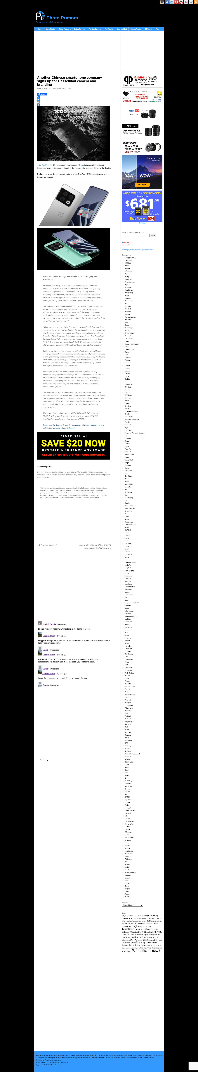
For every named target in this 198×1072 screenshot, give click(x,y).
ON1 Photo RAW (147, 932)
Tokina (127, 818)
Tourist (127, 829)
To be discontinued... (139, 944)
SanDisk (128, 751)
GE (126, 435)
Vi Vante (128, 840)
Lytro (127, 573)
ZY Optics (128, 896)
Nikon (127, 630)
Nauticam (128, 621)
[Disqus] (74, 653)
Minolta (128, 605)
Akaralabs (128, 279)
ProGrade (128, 716)
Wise (126, 861)
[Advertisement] (74, 54)
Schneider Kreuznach (132, 754)
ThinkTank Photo (131, 810)
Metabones (129, 594)
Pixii (126, 692)
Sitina (127, 775)
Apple (127, 295)
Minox (127, 608)
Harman (127, 457)
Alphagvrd (129, 287)
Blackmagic (129, 327)
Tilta (126, 816)
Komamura (129, 522)
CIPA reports (152, 918)
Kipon (127, 514)
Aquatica (128, 298)
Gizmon (128, 441)
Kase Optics (129, 505)
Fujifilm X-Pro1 (152, 923)
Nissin (127, 635)
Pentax (127, 678)
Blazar (127, 330)
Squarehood (129, 799)
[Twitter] (74, 99)
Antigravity (129, 292)
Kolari (127, 519)
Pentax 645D (126, 935)
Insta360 (128, 487)
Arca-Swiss (129, 300)
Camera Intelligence (132, 344)
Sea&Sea (128, 756)
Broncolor (128, 336)
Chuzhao (128, 363)
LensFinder (50, 29)
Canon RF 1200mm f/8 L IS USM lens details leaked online (94, 546)
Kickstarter (127, 928)
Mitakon (128, 613)
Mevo (127, 600)
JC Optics (128, 492)
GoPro (127, 446)
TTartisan (128, 832)
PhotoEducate (130, 686)
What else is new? (58, 474)
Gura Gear (128, 449)
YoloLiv (128, 875)
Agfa (126, 274)
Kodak (127, 516)
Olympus (128, 651)
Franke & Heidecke (132, 419)
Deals (127, 376)
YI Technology (130, 872)
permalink (80, 474)
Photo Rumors (62, 17)
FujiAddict (109, 29)
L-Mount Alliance (150, 928)
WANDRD (128, 853)
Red (126, 727)
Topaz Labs (129, 824)
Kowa (127, 527)
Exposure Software (131, 411)
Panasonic (128, 670)
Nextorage (128, 627)
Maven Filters (130, 586)
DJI (126, 381)
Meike (127, 592)
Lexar (127, 557)
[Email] (74, 102)
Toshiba (128, 826)
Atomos (127, 314)
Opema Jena (129, 659)
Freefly (127, 422)
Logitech (128, 567)
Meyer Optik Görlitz (132, 603)
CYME (127, 373)
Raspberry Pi (129, 721)
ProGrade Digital (131, 718)
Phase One (128, 683)
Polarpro (128, 702)
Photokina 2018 (152, 940)
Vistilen (128, 845)
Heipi (127, 462)
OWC (126, 665)
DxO (126, 392)
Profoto (127, 713)
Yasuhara (128, 870)
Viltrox (127, 843)
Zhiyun (127, 888)
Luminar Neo (136, 932)
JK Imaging (129, 497)
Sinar (126, 770)
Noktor (127, 640)
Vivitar (127, 848)
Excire (127, 408)
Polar (126, 697)
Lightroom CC (127, 932)
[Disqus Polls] (74, 586)
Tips (157, 29)
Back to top (44, 759)
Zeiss (126, 880)
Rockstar (128, 732)
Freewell (128, 425)
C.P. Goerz (128, 338)
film (160, 921)
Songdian (128, 786)
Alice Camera (130, 282)
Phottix (127, 689)
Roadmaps (141, 942)
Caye (126, 354)
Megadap (128, 589)
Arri (126, 303)
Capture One (129, 349)
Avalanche (128, 319)
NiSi (126, 632)
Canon (127, 346)
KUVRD (128, 530)
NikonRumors (65, 29)
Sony (126, 794)
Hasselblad (59, 472)
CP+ (159, 918)
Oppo (81, 165)
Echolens (128, 398)
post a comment (42, 477)
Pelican (127, 675)
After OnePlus (43, 165)
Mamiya (128, 578)
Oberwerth (128, 648)
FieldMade (129, 416)
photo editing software (138, 937)
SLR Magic (129, 781)
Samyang (128, 748)
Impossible (129, 484)
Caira (127, 341)
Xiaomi (127, 864)
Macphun (128, 576)
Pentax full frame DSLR (138, 935)
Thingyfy (128, 807)
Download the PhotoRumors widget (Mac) (49, 1060)
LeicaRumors (79, 29)
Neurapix (128, 624)
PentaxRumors (95, 29)
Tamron (127, 802)
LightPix (128, 565)
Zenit (127, 886)
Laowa (127, 538)
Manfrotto (128, 584)
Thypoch (128, 813)
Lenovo (127, 551)
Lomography (129, 570)
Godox (127, 443)
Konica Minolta (130, 524)
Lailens (127, 535)
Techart (127, 805)
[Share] (74, 105)
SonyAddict (122, 29)
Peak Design (129, 673)
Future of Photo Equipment (135, 433)
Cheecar (128, 357)
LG (126, 559)
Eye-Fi (127, 414)
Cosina (127, 371)
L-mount (138, 928)
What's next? (126, 951)
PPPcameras (129, 705)
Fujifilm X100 (127, 926)
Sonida (127, 791)
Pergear (127, 681)
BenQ (127, 322)
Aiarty (127, 276)
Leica (127, 546)
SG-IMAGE (129, 762)
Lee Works (128, 543)
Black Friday (153, 915)
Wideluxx (128, 859)
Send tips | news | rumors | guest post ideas (137, 249)
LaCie (127, 532)
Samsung (128, 745)
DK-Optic (128, 387)
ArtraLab (128, 309)
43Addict (148, 29)
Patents (158, 931)
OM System (129, 654)
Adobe (127, 265)
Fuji (126, 427)
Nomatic (128, 643)
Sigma (127, 767)
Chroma (128, 360)
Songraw (128, 789)
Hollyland (128, 470)
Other (127, 662)
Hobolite (128, 465)
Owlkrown (128, 667)
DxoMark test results (153, 921)
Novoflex (128, 646)
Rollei (127, 737)
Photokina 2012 (153, 937)
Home (40, 29)
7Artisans (128, 260)
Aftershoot (128, 271)
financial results (129, 923)
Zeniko (127, 883)
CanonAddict (135, 29)
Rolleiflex (128, 740)
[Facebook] (74, 96)
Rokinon (128, 735)
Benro (127, 325)
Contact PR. (65, 1062)
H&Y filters (129, 452)
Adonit (127, 268)
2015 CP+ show (132, 916)
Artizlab (128, 306)
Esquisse (128, 406)
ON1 (126, 656)
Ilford (127, 481)
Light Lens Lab (130, 562)
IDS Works (128, 476)
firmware (141, 923)
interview (147, 926)
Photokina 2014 (128, 939)
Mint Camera (129, 611)
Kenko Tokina (130, 508)
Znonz (127, 891)
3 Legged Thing (130, 257)
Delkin (127, 379)
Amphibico (129, 290)
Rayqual (128, 724)
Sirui (126, 772)
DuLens (127, 389)
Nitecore (128, 638)
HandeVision (129, 454)
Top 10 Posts (129, 821)
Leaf (126, 541)
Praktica (128, 710)
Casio (127, 352)
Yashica (127, 867)
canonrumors (128, 918)
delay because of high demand (131, 921)
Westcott (128, 856)
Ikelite (127, 478)
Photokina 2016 (141, 940)
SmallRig (128, 783)
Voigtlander (129, 851)
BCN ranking (143, 915)
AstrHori (128, 311)
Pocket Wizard (130, 694)
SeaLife (127, 759)
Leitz (126, 549)
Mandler (128, 581)
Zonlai (127, 894)
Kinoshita (128, 511)
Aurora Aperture (130, 317)
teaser (125, 945)
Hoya (126, 473)
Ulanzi (127, 834)
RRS (126, 743)
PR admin (43, 89)
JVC (126, 500)
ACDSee (128, 263)
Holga (127, 468)
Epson (127, 400)
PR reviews (129, 708)
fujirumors (138, 926)
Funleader (128, 430)
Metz (126, 597)
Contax (127, 365)
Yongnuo (128, 878)
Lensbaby (128, 554)
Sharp (127, 764)
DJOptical (128, 384)
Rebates (132, 942)
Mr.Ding (128, 619)
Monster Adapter (131, 616)
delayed (144, 921)
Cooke (127, 368)
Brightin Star (129, 333)
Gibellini (128, 438)
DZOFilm (128, 395)
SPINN (127, 797)
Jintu (126, 495)
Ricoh (127, 729)
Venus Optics (129, 837)
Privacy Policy (98, 1057)
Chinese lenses (141, 918)
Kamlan (127, 503)
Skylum (127, 778)
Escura (127, 403)
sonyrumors (152, 942)
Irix (126, 489)
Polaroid (128, 700)
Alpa (126, 284)
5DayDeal (125, 916)
